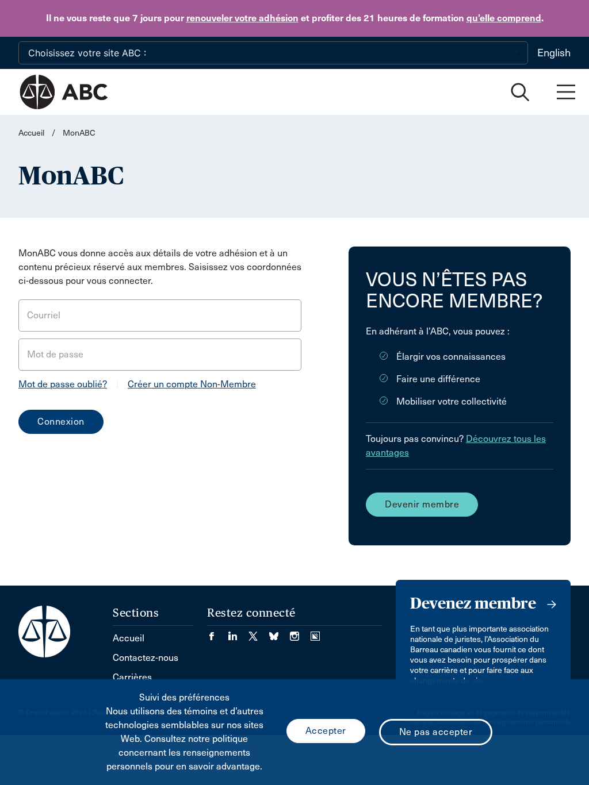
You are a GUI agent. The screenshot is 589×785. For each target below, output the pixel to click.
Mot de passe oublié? (62, 384)
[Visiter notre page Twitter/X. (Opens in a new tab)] (258, 632)
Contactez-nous (145, 657)
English (554, 53)
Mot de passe (55, 354)
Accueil (31, 133)
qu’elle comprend (503, 18)
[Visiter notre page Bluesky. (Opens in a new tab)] (279, 632)
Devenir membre (422, 504)
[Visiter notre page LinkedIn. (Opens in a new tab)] (238, 632)
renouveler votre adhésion (242, 18)
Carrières (132, 677)
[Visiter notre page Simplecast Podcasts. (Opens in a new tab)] (315, 632)
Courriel (43, 315)
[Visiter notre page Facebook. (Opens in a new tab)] (217, 632)
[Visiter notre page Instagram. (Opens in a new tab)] (300, 632)
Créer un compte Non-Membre (192, 384)
